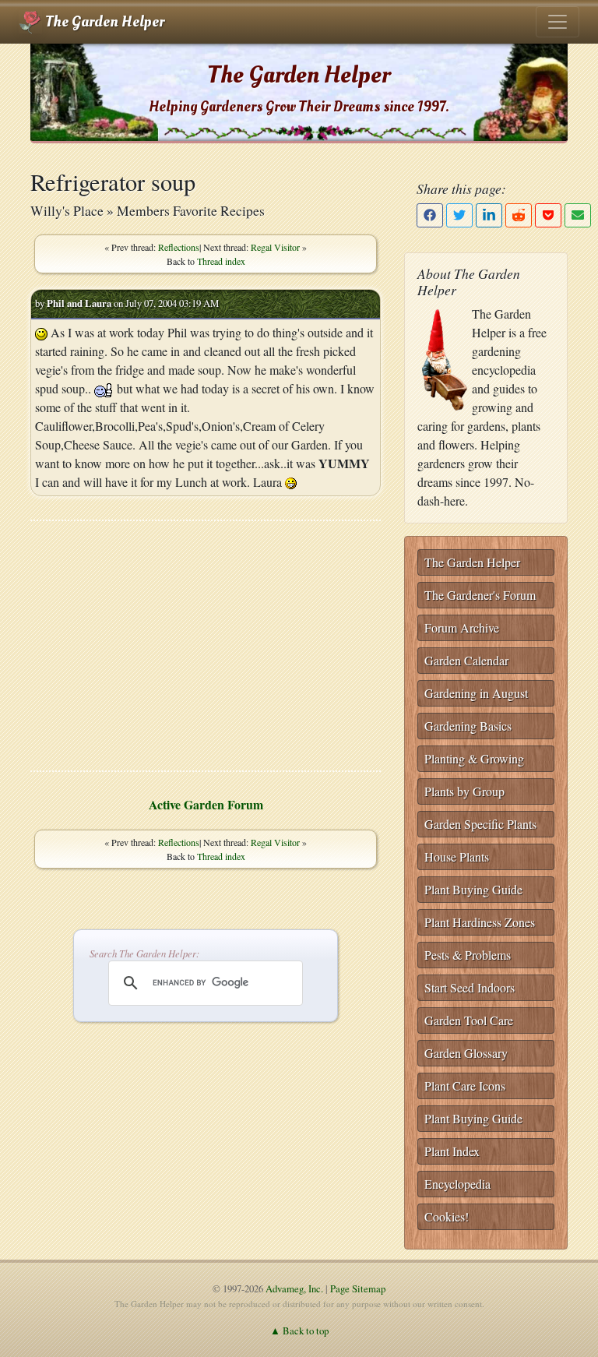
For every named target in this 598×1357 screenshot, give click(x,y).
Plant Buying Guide (473, 889)
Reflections (178, 247)
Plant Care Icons (464, 1085)
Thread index (221, 261)
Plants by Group (464, 791)
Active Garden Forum (206, 804)
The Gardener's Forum (480, 595)
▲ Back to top (299, 1331)
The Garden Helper (103, 22)
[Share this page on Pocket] (548, 215)
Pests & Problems (467, 954)
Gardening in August (476, 693)
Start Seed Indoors (469, 987)
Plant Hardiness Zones (479, 922)
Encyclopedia (457, 1183)
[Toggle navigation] (557, 21)
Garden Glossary (466, 1053)
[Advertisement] (205, 646)
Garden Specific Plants (480, 824)
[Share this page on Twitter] (459, 215)
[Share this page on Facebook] (430, 215)
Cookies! (446, 1216)
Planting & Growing (474, 758)
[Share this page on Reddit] (518, 215)
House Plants (456, 856)
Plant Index (452, 1151)
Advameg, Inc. (294, 1288)
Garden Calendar (466, 660)
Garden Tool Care (468, 1020)
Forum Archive (461, 627)
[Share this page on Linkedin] (489, 215)
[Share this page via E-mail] (578, 215)
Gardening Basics (468, 725)
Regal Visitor (275, 247)
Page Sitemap (357, 1288)
